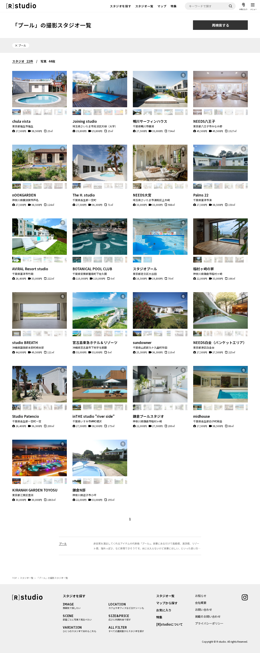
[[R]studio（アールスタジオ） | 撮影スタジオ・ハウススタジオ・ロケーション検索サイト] (21, 6)
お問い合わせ (203, 609)
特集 (174, 6)
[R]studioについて (169, 624)
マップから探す (167, 603)
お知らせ (200, 596)
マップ (162, 6)
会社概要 (200, 603)
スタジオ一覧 (144, 6)
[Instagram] (245, 597)
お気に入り (163, 610)
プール (63, 544)
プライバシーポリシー (209, 623)
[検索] (231, 6)
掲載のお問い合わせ (208, 616)
